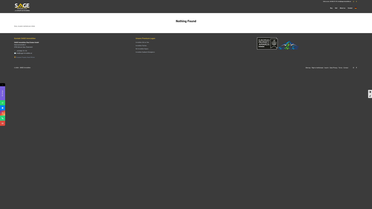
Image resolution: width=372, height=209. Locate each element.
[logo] (22, 8)
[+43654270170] (2, 102)
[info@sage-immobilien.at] (2, 123)
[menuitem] (331, 8)
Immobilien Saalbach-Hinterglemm (145, 52)
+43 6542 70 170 (333, 1)
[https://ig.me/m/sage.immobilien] (2, 113)
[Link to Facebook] (356, 1)
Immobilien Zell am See (142, 42)
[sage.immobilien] (2, 107)
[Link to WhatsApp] (353, 1)
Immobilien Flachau (141, 45)
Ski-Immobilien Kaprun (142, 49)
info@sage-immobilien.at (344, 1)
